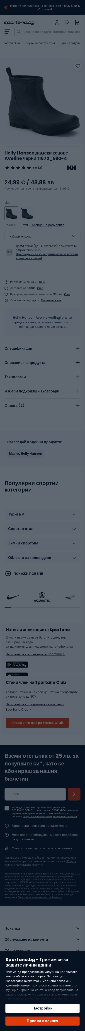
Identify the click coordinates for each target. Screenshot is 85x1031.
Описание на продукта (25, 362)
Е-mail (14, 794)
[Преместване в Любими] (77, 66)
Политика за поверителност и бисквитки (40, 897)
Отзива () (14, 405)
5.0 (35, 168)
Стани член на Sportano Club (37, 722)
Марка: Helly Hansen (25, 453)
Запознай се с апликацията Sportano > (35, 654)
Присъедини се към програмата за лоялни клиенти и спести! (47, 256)
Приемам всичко (42, 1021)
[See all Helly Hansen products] (71, 167)
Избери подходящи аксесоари (32, 391)
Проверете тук (51, 300)
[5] (18, 168)
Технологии (15, 377)
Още (42, 282)
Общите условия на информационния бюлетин (50, 816)
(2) (40, 168)
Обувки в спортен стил (40, 43)
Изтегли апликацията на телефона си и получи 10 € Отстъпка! (45, 7)
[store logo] (28, 22)
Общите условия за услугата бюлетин (40, 863)
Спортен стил (11, 43)
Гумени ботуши (70, 43)
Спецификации (18, 348)
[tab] (42, 349)
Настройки (42, 1008)
